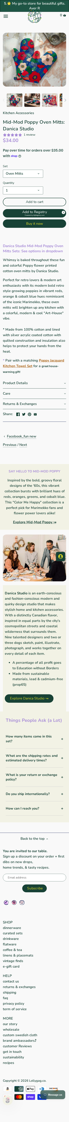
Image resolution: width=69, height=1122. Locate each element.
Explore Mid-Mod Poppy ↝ (34, 522)
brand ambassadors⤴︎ (19, 1040)
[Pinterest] (14, 902)
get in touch (12, 1051)
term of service (15, 1009)
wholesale (11, 1029)
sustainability (13, 1057)
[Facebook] (6, 902)
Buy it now (34, 223)
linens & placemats (18, 955)
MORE (8, 1018)
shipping (9, 992)
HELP (7, 976)
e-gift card (11, 966)
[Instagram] (22, 902)
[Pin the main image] (29, 413)
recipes (8, 1062)
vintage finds (13, 961)
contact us (11, 981)
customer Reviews (17, 1046)
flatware (9, 944)
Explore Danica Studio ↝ (29, 698)
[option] (14, 100)
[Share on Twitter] (23, 413)
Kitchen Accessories (18, 113)
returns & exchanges (19, 987)
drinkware (11, 938)
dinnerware (12, 928)
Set (5, 166)
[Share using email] (35, 413)
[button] (34, 213)
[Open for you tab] (60, 556)
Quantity (8, 183)
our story (10, 1024)
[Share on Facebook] (18, 413)
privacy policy (13, 1003)
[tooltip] (63, 212)
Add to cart (34, 202)
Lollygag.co (37, 1081)
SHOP (8, 922)
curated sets (13, 933)
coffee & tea (12, 950)
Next (23, 444)
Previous (9, 444)
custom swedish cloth (20, 1035)
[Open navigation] (13, 16)
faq (5, 998)
